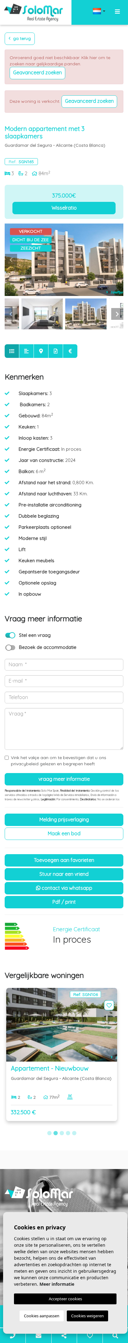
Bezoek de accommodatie (47, 647)
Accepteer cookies (65, 1299)
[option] (64, 260)
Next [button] (117, 260)
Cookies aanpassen (41, 1316)
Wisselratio (64, 208)
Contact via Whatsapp (66, 888)
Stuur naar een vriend (64, 874)
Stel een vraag (35, 635)
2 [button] (56, 1133)
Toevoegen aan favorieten (64, 860)
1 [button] (49, 1133)
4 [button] (68, 1133)
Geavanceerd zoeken (37, 72)
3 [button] (62, 1133)
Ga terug (21, 38)
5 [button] (74, 1133)
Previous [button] (11, 260)
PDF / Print (64, 902)
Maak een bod (64, 833)
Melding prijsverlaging (64, 819)
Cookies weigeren (87, 1316)
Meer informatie (56, 1284)
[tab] (12, 351)
